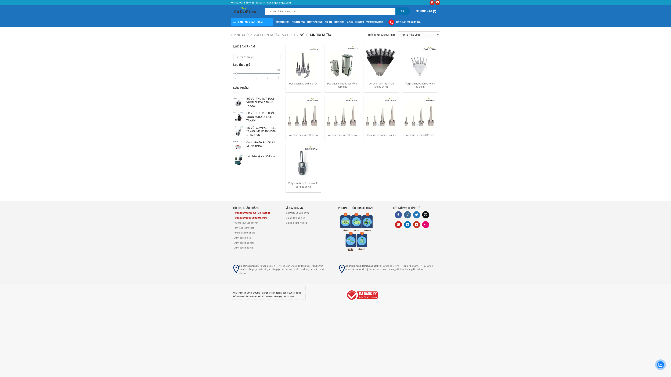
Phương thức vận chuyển (246, 222)
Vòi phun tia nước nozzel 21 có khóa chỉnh (303, 185)
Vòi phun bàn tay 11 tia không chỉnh (381, 85)
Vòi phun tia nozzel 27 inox (342, 135)
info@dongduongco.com (277, 2)
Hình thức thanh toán (244, 228)
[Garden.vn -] (245, 11)
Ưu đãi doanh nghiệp (296, 222)
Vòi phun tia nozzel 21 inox (303, 135)
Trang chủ (240, 35)
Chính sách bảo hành (244, 243)
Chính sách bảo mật (244, 247)
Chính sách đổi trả (242, 237)
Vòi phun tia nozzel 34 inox (381, 135)
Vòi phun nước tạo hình (274, 35)
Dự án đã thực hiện (295, 218)
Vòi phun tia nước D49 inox (420, 135)
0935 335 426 (246, 2)
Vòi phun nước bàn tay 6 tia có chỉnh (420, 85)
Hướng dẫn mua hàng (244, 233)
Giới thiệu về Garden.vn (297, 213)
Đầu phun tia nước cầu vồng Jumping (342, 85)
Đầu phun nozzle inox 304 (303, 83)
